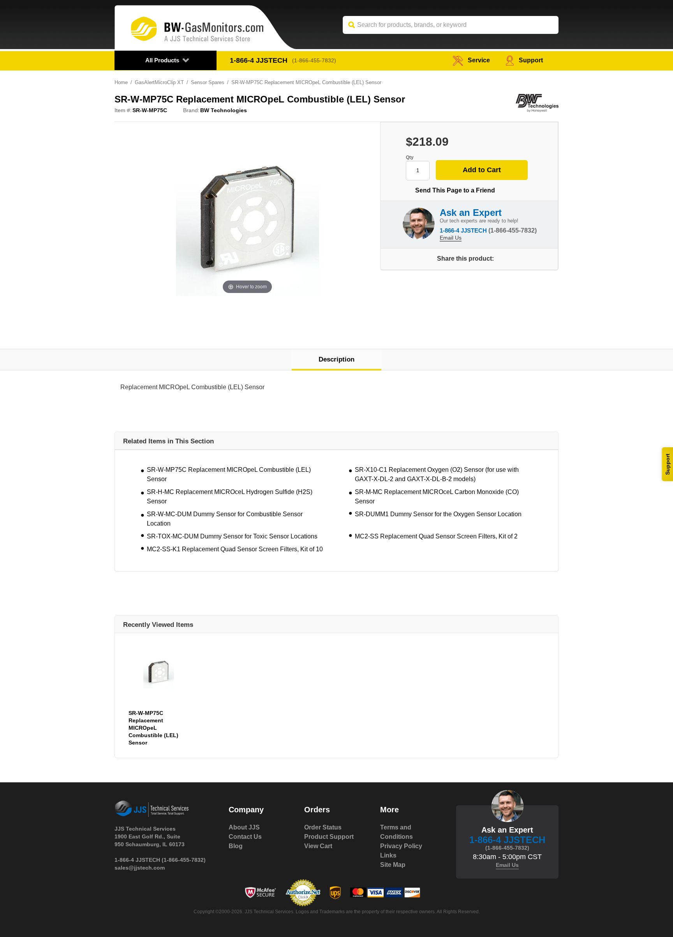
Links (388, 855)
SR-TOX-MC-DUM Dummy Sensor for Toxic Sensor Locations (232, 536)
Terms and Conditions (396, 832)
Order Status (323, 827)
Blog (236, 846)
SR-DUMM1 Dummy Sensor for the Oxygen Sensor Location (438, 514)
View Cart (318, 846)
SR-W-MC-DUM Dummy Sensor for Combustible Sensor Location (225, 519)
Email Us (451, 238)
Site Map (392, 864)
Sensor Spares (207, 82)
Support (531, 60)
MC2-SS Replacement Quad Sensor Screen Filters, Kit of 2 (436, 536)
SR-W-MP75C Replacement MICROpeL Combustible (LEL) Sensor (229, 474)
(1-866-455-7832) (314, 60)
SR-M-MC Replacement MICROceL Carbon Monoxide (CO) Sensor (437, 497)
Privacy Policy (401, 846)
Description (336, 359)
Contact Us (245, 836)
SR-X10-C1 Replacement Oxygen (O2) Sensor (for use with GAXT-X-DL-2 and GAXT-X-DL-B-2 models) (437, 474)
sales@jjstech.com (140, 868)
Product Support (329, 836)
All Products (162, 60)
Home (121, 82)
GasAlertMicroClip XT (159, 82)
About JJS (244, 827)
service (479, 60)
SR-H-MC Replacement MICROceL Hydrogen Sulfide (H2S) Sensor (229, 497)
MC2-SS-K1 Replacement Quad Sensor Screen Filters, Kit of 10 (235, 549)
